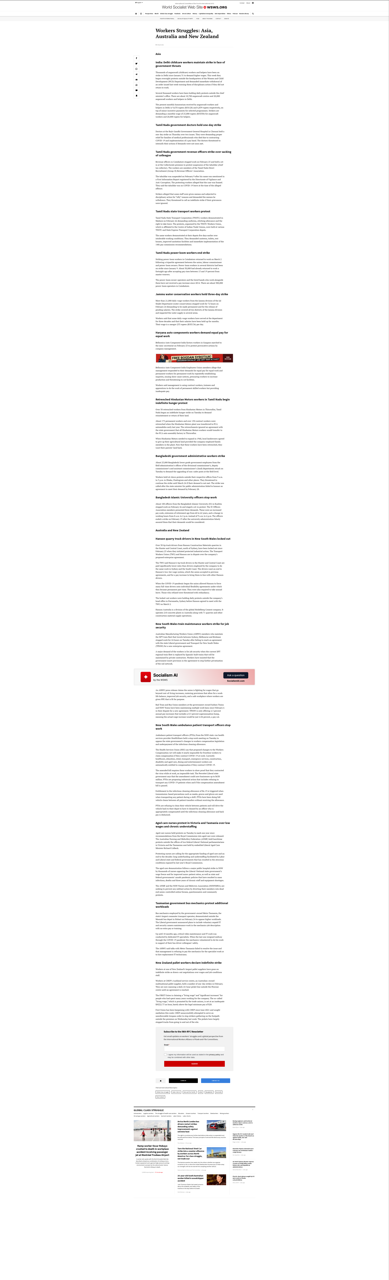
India (200, 1092)
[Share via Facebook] (136, 58)
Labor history (177, 1116)
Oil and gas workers (139, 1116)
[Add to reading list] (136, 95)
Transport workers (203, 1113)
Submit (194, 1064)
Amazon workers (191, 1113)
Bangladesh (209, 1092)
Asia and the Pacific (189, 1092)
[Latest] (141, 14)
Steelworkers (214, 1113)
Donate (226, 18)
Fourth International (167, 18)
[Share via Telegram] (136, 74)
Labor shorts (176, 1092)
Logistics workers (148, 1113)
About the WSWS (207, 18)
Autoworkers (138, 1113)
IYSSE (197, 18)
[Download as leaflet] (136, 85)
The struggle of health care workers (165, 1113)
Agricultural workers (153, 1116)
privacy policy (214, 1055)
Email (166, 1045)
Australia (218, 1092)
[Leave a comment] (136, 90)
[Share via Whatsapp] (136, 69)
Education (181, 1113)
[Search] (253, 14)
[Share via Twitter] (136, 63)
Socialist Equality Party (185, 18)
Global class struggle (163, 1092)
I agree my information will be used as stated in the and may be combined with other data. (196, 1056)
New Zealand (160, 1097)
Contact (242, 3)
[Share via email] (136, 79)
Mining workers (224, 1113)
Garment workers (166, 1116)
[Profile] (253, 3)
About (248, 3)
